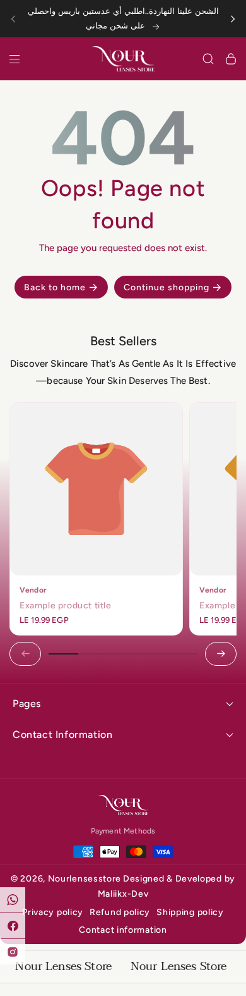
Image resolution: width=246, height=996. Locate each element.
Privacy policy (52, 912)
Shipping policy (190, 912)
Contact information (123, 930)
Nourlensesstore (85, 878)
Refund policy (120, 912)
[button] (17, 18)
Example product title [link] (66, 605)
